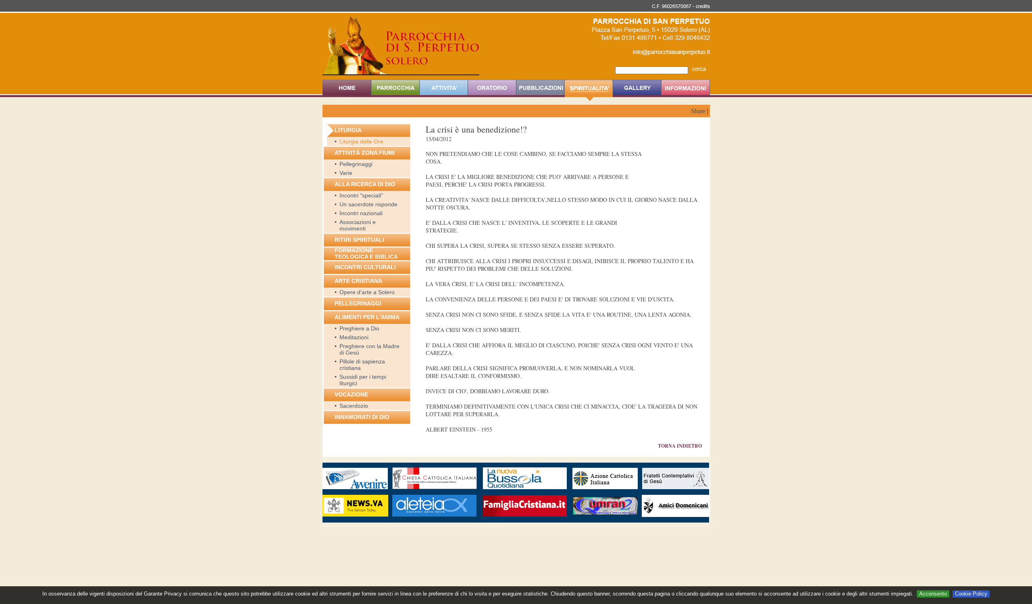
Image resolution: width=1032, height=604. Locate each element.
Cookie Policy (971, 594)
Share (698, 111)
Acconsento (933, 594)
